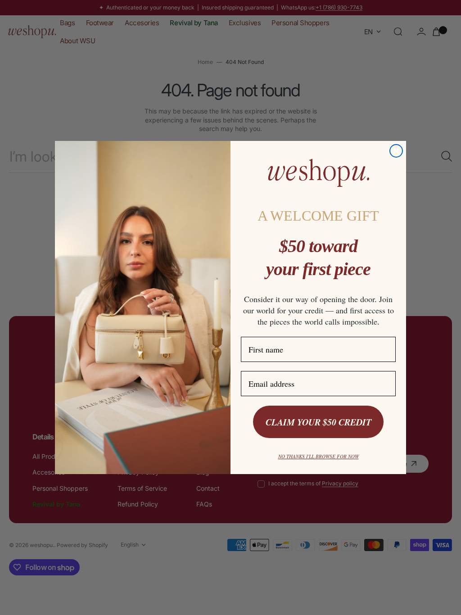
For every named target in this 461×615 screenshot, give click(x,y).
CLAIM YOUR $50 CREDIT (318, 422)
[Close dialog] (396, 151)
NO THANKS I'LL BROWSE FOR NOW (318, 456)
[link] (318, 173)
